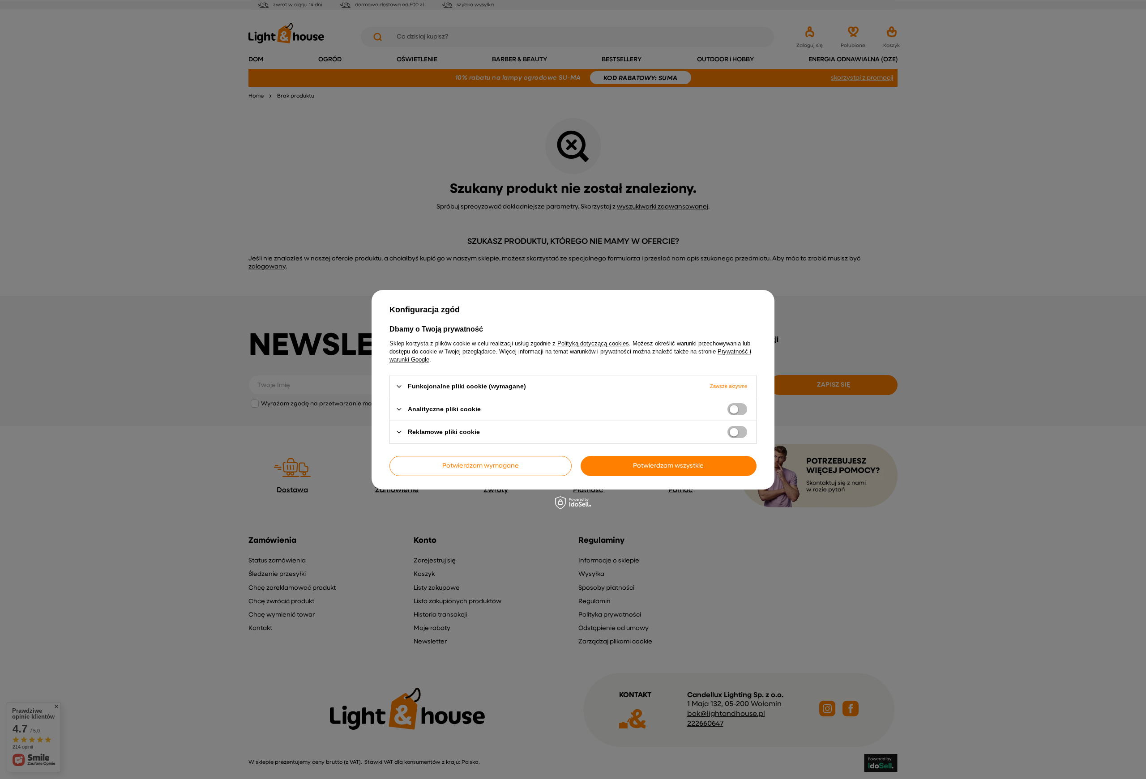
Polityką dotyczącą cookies (593, 343)
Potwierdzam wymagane (480, 466)
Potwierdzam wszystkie (668, 466)
